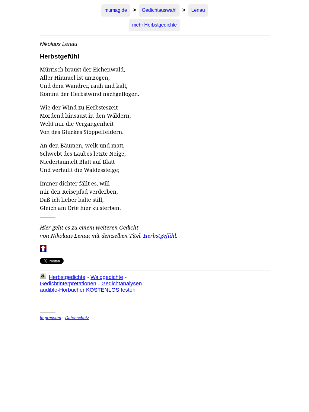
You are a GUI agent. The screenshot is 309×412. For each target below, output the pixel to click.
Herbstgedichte (67, 277)
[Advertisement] (90, 300)
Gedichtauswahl (159, 10)
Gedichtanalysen (121, 283)
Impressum (50, 317)
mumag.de (115, 10)
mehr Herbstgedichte (154, 24)
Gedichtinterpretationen (68, 283)
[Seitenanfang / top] (43, 250)
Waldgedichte (107, 277)
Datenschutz (77, 317)
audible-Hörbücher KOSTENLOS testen (87, 290)
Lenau (198, 10)
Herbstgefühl (159, 235)
